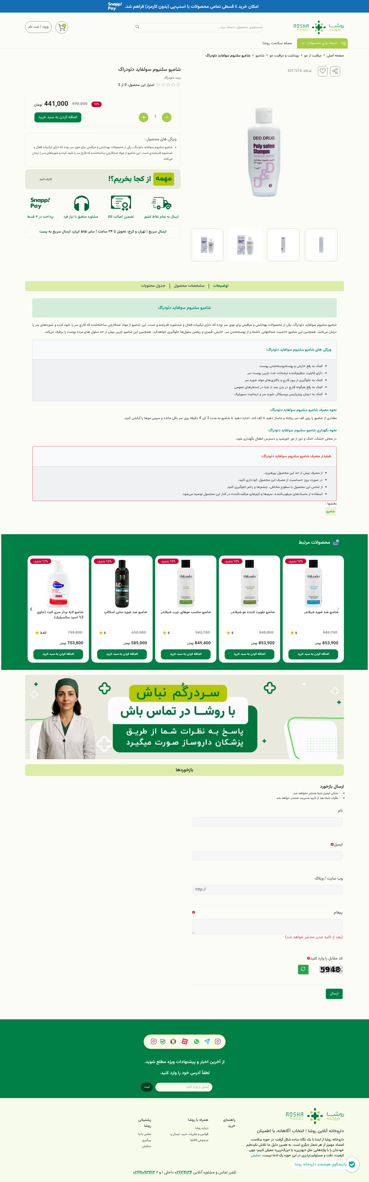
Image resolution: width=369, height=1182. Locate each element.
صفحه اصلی (335, 56)
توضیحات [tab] (220, 286)
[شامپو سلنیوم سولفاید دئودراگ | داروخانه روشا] (293, 1116)
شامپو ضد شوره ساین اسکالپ (125, 612)
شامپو (260, 56)
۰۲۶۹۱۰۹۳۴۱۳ (144, 1172)
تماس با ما (144, 1134)
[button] (31, 609)
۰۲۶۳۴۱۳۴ (183, 1172)
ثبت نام (33, 27)
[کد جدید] (303, 969)
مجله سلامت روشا (277, 43)
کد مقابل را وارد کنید (326, 959)
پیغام (338, 913)
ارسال (334, 993)
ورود (45, 27)
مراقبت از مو (313, 56)
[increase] (144, 117)
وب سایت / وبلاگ (329, 879)
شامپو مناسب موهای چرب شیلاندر (186, 612)
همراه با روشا (198, 1120)
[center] (137, 27)
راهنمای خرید (229, 1123)
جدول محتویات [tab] (153, 286)
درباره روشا (201, 1128)
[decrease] (167, 117)
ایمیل (338, 845)
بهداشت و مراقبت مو (284, 56)
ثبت (147, 1087)
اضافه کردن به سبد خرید (57, 117)
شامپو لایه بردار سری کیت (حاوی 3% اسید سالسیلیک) (60, 615)
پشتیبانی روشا (144, 1123)
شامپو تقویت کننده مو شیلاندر (253, 612)
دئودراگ (169, 77)
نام (340, 811)
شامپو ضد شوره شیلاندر (321, 612)
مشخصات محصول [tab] (189, 286)
